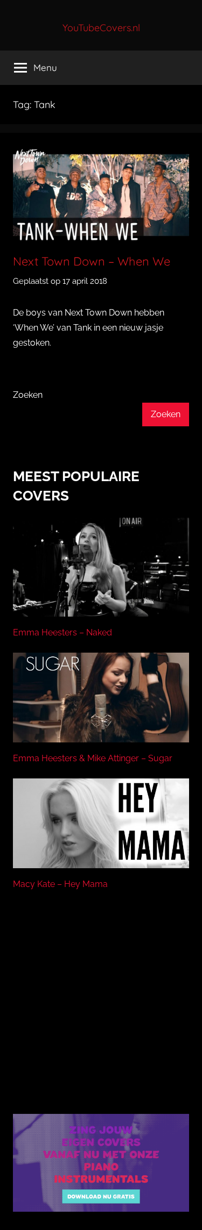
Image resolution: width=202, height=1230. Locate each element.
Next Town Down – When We (91, 261)
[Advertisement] (101, 1015)
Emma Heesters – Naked (62, 632)
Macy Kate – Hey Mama (60, 884)
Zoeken (28, 395)
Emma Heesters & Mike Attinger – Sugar (92, 758)
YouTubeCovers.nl (101, 28)
